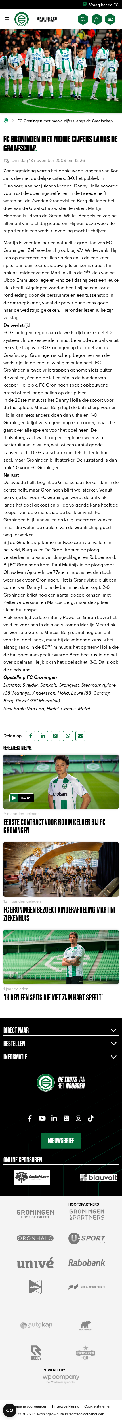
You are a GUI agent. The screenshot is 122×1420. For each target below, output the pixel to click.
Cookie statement (98, 1406)
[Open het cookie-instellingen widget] (9, 1410)
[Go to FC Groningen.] (5, 121)
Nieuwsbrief (61, 1140)
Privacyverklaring (65, 1406)
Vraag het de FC (104, 5)
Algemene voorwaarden (28, 1406)
